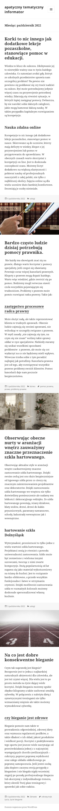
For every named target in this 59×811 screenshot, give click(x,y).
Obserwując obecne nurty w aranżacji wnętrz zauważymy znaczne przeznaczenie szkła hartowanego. (29, 447)
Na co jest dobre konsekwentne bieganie (29, 657)
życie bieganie (16, 799)
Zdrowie (33, 796)
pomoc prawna (46, 386)
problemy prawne (18, 389)
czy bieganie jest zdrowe (26, 717)
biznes (32, 386)
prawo (7, 389)
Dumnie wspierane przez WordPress (21, 807)
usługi (32, 198)
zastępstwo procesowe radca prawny (24, 308)
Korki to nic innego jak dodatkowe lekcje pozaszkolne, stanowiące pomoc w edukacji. (28, 48)
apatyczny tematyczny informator (24, 9)
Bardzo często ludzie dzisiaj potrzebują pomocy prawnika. (26, 247)
